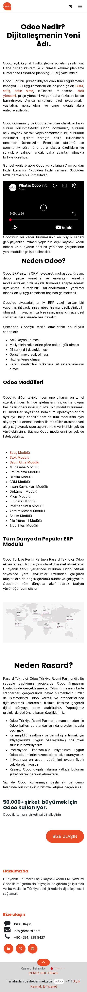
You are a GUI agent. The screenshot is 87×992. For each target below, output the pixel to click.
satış (6, 91)
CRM (79, 86)
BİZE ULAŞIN (65, 836)
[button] (43, 962)
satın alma (24, 91)
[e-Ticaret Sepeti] (70, 6)
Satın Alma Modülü (24, 462)
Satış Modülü (20, 453)
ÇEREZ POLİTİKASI (43, 973)
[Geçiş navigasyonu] (80, 6)
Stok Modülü (19, 457)
